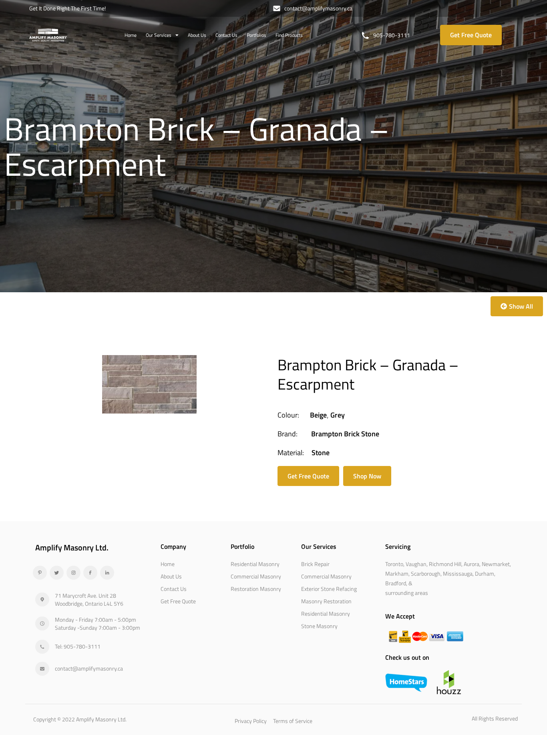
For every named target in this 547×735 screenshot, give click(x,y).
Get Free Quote (178, 601)
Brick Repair (315, 564)
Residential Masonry (255, 564)
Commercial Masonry (256, 576)
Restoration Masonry (256, 588)
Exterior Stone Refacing (329, 588)
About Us (197, 35)
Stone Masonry (319, 626)
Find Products (289, 35)
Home (131, 35)
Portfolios (256, 35)
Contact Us (226, 35)
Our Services (158, 35)
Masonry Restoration (326, 601)
